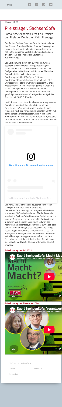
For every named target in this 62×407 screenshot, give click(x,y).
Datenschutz (14, 374)
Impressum (37, 368)
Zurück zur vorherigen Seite (20, 363)
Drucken (12, 368)
